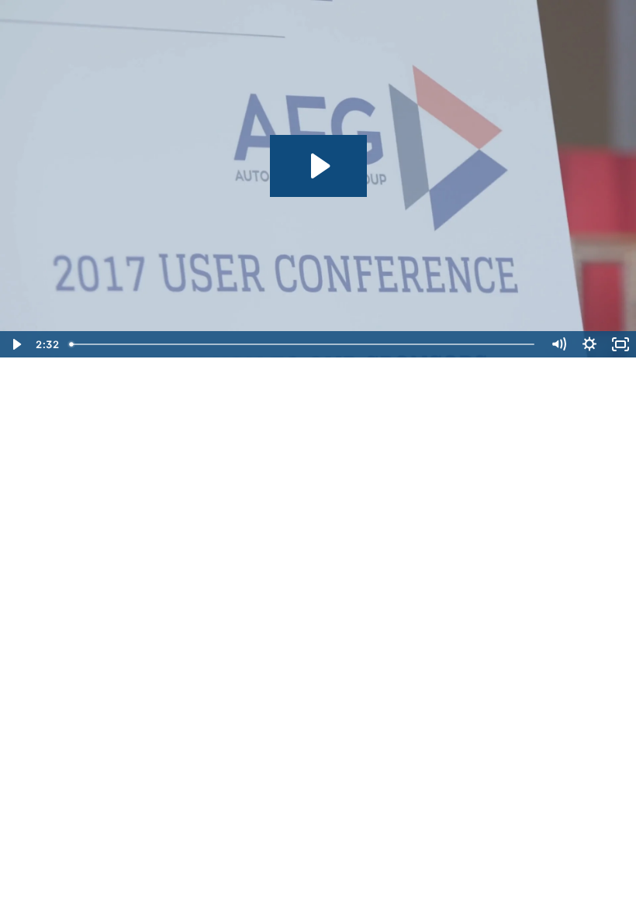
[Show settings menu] (589, 344)
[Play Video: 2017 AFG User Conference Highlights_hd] (318, 166)
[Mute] (558, 344)
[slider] (303, 344)
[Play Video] (15, 344)
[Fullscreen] (620, 344)
